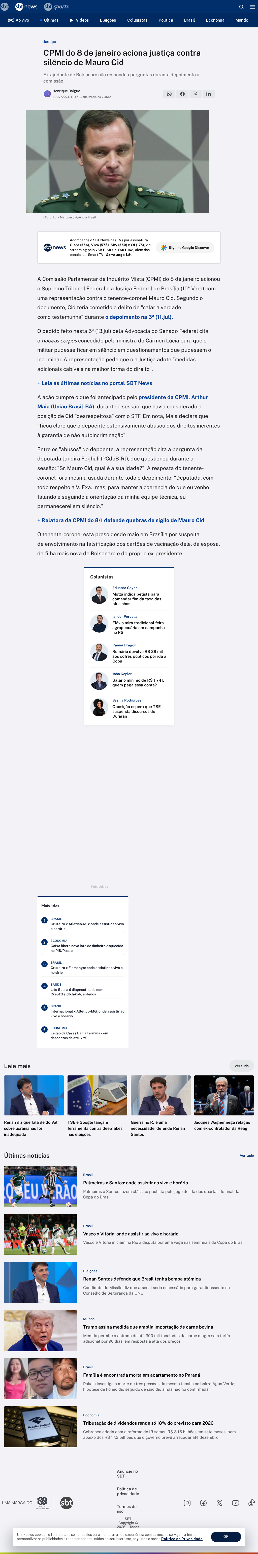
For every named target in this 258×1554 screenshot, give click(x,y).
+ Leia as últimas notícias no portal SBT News (94, 383)
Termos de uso (127, 1509)
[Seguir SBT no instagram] (187, 1503)
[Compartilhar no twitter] (195, 94)
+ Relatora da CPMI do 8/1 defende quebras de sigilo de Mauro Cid (120, 520)
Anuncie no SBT (127, 1474)
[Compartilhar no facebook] (182, 94)
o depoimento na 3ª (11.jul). (139, 317)
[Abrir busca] (241, 7)
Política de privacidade (128, 1491)
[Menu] (252, 6)
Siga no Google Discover (189, 248)
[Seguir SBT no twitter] (219, 1503)
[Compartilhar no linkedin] (209, 94)
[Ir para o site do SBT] (66, 1503)
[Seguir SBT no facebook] (203, 1503)
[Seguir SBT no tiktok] (252, 1503)
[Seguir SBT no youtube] (236, 1503)
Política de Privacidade (182, 1539)
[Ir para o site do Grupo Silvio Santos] (28, 1503)
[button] (34, 1110)
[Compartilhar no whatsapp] (169, 94)
